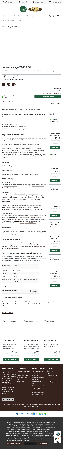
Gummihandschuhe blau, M (55, 134)
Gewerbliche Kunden (53, 375)
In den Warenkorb (48, 96)
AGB (33, 384)
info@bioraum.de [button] (8, 399)
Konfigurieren (43, 443)
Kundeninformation (37, 394)
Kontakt (49, 373)
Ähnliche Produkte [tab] (7, 312)
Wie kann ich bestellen (38, 386)
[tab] (6, 109)
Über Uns (50, 371)
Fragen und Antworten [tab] (33, 109)
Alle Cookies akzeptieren (14, 443)
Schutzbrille (54, 168)
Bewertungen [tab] (14, 109)
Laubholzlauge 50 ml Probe (31, 341)
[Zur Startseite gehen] (31, 9)
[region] (31, 45)
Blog (18, 379)
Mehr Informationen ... (35, 440)
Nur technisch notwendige (30, 443)
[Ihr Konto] (50, 15)
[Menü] (3, 15)
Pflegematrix (20, 381)
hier (18, 439)
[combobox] (24, 15)
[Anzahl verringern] (23, 96)
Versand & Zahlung (37, 371)
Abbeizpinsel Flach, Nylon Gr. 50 (54, 238)
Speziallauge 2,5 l (50, 340)
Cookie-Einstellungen (38, 392)
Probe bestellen (55, 104)
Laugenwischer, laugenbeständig (55, 203)
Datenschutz (35, 373)
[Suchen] (40, 15)
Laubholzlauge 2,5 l (9, 340)
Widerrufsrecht (36, 381)
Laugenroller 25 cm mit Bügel (54, 273)
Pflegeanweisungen (22, 375)
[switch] (57, 442)
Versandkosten (34, 404)
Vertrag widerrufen (54, 382)
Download (34, 291)
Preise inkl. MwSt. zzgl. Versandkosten (52, 93)
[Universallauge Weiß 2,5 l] (31, 45)
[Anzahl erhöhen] (32, 96)
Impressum (35, 379)
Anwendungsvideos (22, 377)
